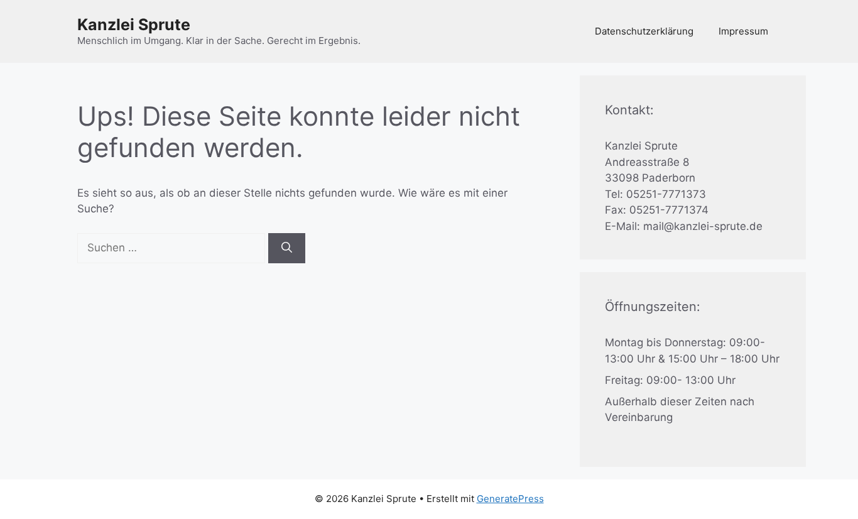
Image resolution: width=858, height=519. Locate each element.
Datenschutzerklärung (644, 31)
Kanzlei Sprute (133, 24)
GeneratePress (510, 499)
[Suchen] (286, 248)
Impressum (743, 31)
